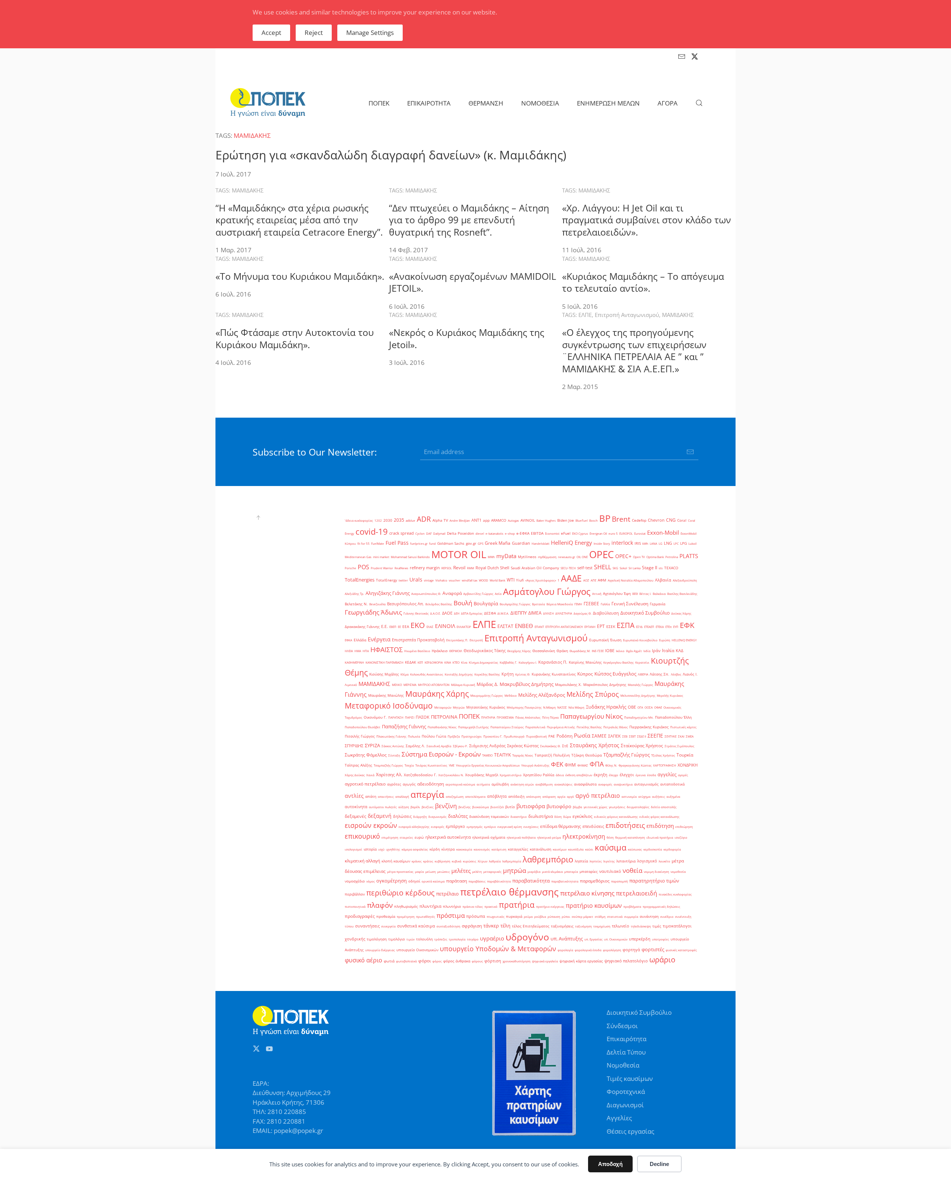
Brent (621, 519)
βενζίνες (428, 807)
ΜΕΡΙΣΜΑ (409, 685)
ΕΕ (399, 627)
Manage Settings (370, 32)
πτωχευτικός (495, 916)
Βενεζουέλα (377, 604)
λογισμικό (647, 861)
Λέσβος (676, 674)
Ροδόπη (564, 736)
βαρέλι (415, 807)
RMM (470, 568)
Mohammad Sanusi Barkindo (410, 557)
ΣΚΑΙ (681, 736)
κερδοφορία (672, 849)
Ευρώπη (664, 640)
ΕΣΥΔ (639, 627)
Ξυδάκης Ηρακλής (606, 706)
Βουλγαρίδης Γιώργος (515, 604)
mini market (381, 557)
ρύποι (566, 916)
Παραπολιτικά (535, 727)
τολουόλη (424, 939)
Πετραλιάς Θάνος (615, 727)
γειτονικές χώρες (595, 807)
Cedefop (639, 520)
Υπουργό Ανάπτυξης (535, 765)
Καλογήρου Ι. (528, 662)
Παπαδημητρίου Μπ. (638, 717)
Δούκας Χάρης (681, 613)
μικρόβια (534, 871)
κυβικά (456, 861)
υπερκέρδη (639, 939)
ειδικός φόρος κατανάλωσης (659, 816)
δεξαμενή (380, 815)
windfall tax (469, 580)
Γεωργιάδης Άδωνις (373, 612)
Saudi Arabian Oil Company (535, 568)
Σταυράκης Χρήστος (594, 745)
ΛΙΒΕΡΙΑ (643, 674)
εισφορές (437, 827)
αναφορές (605, 784)
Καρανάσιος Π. (552, 662)
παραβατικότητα (531, 880)
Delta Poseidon (460, 533)
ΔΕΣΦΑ (490, 613)
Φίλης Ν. (611, 765)
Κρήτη (508, 674)
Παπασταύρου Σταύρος (507, 727)
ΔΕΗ (457, 613)
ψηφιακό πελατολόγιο (626, 960)
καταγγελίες (518, 849)
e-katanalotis (494, 533)
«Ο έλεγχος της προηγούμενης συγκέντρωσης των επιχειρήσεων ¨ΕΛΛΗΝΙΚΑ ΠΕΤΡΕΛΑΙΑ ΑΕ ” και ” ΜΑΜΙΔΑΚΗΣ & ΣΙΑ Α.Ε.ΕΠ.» (634, 350)
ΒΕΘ (635, 594)
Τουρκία (684, 755)
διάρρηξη (420, 816)
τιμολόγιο (396, 939)
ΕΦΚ (687, 625)
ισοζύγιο (681, 837)
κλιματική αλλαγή (362, 861)
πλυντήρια (430, 906)
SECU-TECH (568, 568)
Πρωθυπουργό (514, 736)
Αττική (596, 594)
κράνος (417, 861)
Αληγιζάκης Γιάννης (388, 593)
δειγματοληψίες (638, 807)
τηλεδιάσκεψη (641, 926)
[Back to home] (267, 103)
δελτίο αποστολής (663, 807)
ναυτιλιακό (610, 871)
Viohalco (441, 580)
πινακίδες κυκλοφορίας (675, 894)
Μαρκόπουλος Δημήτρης (604, 684)
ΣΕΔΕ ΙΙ (641, 736)
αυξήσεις (658, 796)
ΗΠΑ (366, 651)
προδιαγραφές (360, 916)
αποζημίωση (455, 796)
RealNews (401, 568)
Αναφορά (452, 593)
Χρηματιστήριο (511, 775)
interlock (622, 542)
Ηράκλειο (440, 650)
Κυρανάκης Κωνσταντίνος (554, 674)
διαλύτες (458, 816)
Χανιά (370, 775)
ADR (424, 519)
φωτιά (389, 961)
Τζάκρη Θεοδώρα (586, 755)
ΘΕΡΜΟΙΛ (455, 651)
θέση (610, 837)
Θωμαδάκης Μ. (579, 651)
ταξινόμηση (583, 926)
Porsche (350, 568)
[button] (699, 103)
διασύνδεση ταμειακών (489, 816)
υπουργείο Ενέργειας (380, 950)
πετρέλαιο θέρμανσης (509, 891)
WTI (511, 580)
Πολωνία (414, 736)
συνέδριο (667, 916)
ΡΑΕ (551, 736)
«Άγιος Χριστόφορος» (540, 580)
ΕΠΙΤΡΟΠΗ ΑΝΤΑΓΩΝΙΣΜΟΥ (564, 627)
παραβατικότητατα (564, 881)
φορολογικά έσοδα (588, 950)
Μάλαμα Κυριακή (463, 685)
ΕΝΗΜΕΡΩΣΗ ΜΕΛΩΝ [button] (608, 103)
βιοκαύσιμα (480, 807)
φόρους (477, 961)
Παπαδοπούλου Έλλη (673, 717)
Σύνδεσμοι (622, 1025)
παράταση (456, 881)
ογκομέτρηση (391, 880)
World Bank (497, 580)
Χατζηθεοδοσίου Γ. (420, 774)
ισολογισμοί (353, 849)
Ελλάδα (360, 640)
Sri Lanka (634, 568)
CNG (671, 520)
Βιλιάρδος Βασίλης (438, 604)
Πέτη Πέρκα (550, 717)
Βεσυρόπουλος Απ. (405, 603)
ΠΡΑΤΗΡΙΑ (488, 717)
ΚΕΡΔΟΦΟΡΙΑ (434, 662)
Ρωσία (582, 735)
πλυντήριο (452, 906)
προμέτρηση (406, 916)
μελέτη (477, 871)
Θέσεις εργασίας (630, 1131)
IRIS (637, 543)
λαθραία (495, 861)
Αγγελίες (619, 1118)
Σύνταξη (394, 755)
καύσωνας (635, 849)
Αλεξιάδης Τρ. (354, 594)
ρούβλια (540, 916)
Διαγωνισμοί (625, 1105)
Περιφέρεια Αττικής (561, 727)
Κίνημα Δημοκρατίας (483, 662)
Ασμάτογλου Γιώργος (547, 591)
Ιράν (656, 650)
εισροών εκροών (371, 825)
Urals (415, 579)
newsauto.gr (566, 557)
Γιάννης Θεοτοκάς (416, 613)
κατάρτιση (498, 849)
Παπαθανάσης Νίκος (442, 727)
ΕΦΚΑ (348, 640)
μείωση (430, 871)
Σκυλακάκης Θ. (550, 746)
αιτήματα (483, 784)
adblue (410, 520)
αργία (561, 796)
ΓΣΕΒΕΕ (591, 603)
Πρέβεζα (454, 736)
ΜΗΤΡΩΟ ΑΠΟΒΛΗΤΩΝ (433, 685)
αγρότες (394, 784)
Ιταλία (668, 650)
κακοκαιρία (464, 849)
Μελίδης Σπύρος (593, 694)
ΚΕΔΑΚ (410, 662)
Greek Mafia (497, 543)
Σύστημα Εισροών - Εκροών (441, 753)
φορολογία (565, 950)
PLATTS (688, 556)
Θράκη (562, 650)
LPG (683, 543)
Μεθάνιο (510, 695)
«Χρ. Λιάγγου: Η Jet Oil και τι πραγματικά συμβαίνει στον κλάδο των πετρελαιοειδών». (646, 219)
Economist (552, 533)
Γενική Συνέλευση (629, 603)
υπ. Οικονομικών (615, 939)
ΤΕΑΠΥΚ (502, 755)
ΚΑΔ (679, 650)
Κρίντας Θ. (522, 674)
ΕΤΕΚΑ (660, 627)
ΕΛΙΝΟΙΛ (445, 625)
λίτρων (482, 861)
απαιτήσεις (386, 796)
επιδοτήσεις (625, 825)
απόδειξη (516, 796)
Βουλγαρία (486, 603)
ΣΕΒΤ (632, 736)
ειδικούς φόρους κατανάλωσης (616, 816)
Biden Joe (565, 520)
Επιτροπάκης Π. (457, 640)
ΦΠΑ (597, 763)
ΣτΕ (565, 746)
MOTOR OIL (458, 554)
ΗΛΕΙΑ (349, 651)
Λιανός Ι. (690, 674)
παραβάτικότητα (499, 881)
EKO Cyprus (580, 533)
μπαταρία (571, 871)
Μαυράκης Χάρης (437, 694)
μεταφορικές (492, 871)
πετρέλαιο (447, 893)
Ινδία (646, 651)
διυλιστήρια (540, 816)
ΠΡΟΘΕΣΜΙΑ (505, 717)
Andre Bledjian (459, 520)
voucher (454, 580)
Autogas (513, 520)
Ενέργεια (379, 639)
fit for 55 (363, 543)
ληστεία (581, 861)
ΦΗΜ (570, 765)
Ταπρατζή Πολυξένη (552, 755)
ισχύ (381, 849)
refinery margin (425, 567)
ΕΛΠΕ (585, 314)
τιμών (410, 939)
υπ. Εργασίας (593, 939)
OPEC (601, 554)
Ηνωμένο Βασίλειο (417, 651)
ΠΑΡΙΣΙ (409, 717)
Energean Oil (598, 533)
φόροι (424, 960)
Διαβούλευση (606, 613)
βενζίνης (464, 807)
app (486, 520)
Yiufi (520, 580)
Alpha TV (440, 520)
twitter (403, 580)
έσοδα (651, 775)
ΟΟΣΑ (649, 707)
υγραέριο (492, 938)
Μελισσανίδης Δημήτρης (637, 695)
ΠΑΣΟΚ (422, 717)
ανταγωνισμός (646, 784)
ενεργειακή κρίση (509, 827)
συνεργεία (388, 926)
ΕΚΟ (417, 625)
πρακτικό (490, 906)
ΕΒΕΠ (392, 627)
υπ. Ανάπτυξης (567, 938)
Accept (271, 32)
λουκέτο (664, 861)
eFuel (566, 533)
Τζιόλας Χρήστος (663, 755)
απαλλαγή (402, 796)
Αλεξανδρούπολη (685, 580)
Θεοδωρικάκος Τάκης (485, 650)
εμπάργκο (455, 826)
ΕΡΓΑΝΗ (589, 627)
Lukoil (692, 543)
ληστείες (596, 861)
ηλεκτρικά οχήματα (488, 837)
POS (363, 567)
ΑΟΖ (586, 580)
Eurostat (640, 533)
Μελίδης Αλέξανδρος (541, 694)
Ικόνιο (620, 651)
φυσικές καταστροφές (681, 950)
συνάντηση (649, 916)
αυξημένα (673, 796)
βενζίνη (446, 806)
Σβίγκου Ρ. (460, 746)
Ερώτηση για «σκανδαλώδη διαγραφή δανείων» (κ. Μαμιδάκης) (390, 155)
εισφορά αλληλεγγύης (414, 827)
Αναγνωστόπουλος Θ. (426, 594)
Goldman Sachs (450, 543)
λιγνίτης (609, 861)
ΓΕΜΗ (578, 604)
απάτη (370, 796)
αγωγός (409, 784)
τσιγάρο (472, 939)
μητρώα (514, 870)
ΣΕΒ (624, 736)
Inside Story (602, 543)
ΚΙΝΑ (447, 662)
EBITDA (537, 533)
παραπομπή (619, 881)
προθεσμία (385, 916)
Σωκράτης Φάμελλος (366, 755)
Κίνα (464, 662)
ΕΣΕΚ (610, 626)
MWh (491, 557)
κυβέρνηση (442, 861)
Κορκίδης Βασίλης (487, 674)
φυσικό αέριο (363, 960)
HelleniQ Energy (571, 542)
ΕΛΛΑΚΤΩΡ (464, 627)
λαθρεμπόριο (548, 859)
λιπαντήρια (626, 861)
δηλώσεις (402, 816)
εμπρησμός (475, 827)
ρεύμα (528, 916)
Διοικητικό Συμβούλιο (645, 612)
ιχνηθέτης (393, 849)
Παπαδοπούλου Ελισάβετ (362, 727)
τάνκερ (491, 925)
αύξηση (403, 807)
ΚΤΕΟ (456, 662)
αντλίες (354, 795)
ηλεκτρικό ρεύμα (549, 837)
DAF (429, 533)
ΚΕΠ (420, 662)
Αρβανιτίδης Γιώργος (478, 594)
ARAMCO (498, 520)
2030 (387, 520)
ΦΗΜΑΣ (582, 765)
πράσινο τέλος (472, 906)
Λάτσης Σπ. (659, 674)
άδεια (560, 775)
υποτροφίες (660, 939)
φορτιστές (653, 949)
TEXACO (671, 568)
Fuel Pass (397, 542)
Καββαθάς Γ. (508, 662)
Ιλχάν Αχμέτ (634, 651)
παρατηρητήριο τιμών (654, 880)
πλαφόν (380, 905)
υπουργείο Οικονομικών (417, 950)
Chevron (656, 520)
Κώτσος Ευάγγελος (615, 673)
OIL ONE (582, 557)
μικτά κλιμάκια (552, 871)
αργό (570, 796)
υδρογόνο (527, 936)
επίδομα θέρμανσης (560, 826)
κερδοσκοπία (652, 849)
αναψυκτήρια (623, 784)
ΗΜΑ (357, 651)
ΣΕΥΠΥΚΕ (670, 736)
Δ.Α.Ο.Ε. (435, 613)
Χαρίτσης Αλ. (389, 774)
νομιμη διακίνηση (656, 871)
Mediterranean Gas (358, 557)
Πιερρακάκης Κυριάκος (649, 727)
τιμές (656, 926)
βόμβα (577, 807)
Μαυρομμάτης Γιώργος (486, 695)
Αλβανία (663, 580)
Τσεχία (409, 765)
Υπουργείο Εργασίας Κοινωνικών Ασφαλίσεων (488, 765)
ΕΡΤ (601, 626)
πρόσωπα (475, 916)
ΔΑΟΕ (447, 613)
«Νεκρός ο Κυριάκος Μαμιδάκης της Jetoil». (466, 338)
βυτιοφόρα (530, 806)
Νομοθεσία (623, 1065)
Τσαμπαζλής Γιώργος (388, 765)
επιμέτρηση (390, 837)
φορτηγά (631, 949)
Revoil (459, 567)
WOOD (483, 580)
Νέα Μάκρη (576, 707)
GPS (480, 543)
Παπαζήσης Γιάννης (404, 726)
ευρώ (419, 837)
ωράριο (662, 959)
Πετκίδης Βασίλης (589, 727)
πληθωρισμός (406, 906)
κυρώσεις (469, 861)
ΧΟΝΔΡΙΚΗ (688, 765)
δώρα (567, 816)
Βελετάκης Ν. (356, 604)
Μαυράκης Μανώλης (386, 695)
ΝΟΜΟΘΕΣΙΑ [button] (540, 103)
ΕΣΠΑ (625, 625)
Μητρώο (459, 707)
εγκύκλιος (582, 816)
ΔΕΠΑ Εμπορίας (472, 613)
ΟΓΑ (640, 707)
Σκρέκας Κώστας (523, 745)
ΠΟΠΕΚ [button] (379, 103)
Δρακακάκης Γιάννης (362, 626)
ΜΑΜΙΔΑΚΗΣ (252, 135)
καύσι (589, 849)
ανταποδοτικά (672, 784)
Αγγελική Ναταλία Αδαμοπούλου (630, 580)
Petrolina (671, 557)
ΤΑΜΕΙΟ (487, 755)
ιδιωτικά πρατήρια (659, 837)
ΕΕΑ (405, 626)
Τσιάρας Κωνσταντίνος (431, 765)
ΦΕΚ (557, 764)
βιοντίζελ (497, 807)
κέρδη (434, 849)
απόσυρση (533, 796)
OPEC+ (623, 556)
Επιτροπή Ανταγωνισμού (627, 314)
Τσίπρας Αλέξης (358, 765)
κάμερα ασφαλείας (415, 849)
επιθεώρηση (684, 827)
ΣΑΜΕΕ (599, 736)
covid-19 (372, 531)
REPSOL (446, 568)
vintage (429, 580)
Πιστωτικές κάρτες (683, 727)
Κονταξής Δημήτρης (459, 674)
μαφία (419, 871)
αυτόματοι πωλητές (383, 807)
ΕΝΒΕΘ (524, 626)
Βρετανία (538, 604)
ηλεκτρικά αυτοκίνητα (448, 837)
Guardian (521, 543)
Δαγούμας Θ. (582, 613)
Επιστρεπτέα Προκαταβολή (418, 639)
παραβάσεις (477, 881)
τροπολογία (457, 939)
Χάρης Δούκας (355, 775)
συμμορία (631, 916)
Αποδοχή (610, 1164)
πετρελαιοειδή (636, 893)
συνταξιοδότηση (448, 926)
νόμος (370, 881)
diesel (480, 533)
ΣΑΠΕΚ (614, 736)
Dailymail (439, 533)
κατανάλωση (540, 849)
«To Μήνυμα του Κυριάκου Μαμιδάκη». (299, 276)
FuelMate (377, 543)
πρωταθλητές (425, 916)
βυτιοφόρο (558, 806)
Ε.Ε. (384, 626)
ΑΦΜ (602, 580)
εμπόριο (490, 827)
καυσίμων (560, 849)
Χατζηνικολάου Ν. (451, 775)
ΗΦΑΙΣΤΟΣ (386, 649)
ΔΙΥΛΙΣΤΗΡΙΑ (563, 613)
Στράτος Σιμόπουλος (679, 746)
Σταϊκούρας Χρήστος (642, 745)
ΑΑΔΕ (571, 578)
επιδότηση (660, 825)
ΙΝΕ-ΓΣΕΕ (598, 651)
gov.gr (471, 543)
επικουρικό (362, 835)
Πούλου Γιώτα (434, 736)
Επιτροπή (476, 640)
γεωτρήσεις (617, 807)
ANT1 (476, 520)
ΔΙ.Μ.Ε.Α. (503, 613)
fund (432, 543)
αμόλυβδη (500, 784)
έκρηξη (600, 774)
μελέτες (461, 871)
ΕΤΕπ (668, 627)
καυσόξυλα (576, 849)
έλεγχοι (627, 774)
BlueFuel (581, 520)
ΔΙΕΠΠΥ (518, 612)
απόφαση (549, 796)
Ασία (498, 594)
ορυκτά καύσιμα (433, 881)
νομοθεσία (678, 871)
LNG (668, 543)
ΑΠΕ (593, 580)
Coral (682, 520)
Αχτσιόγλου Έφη (617, 593)
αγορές (683, 775)
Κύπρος (585, 674)
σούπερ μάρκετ (582, 916)
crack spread (401, 533)
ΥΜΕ (451, 765)
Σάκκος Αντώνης (393, 746)
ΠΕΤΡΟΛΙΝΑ (444, 716)
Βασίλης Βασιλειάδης (682, 594)
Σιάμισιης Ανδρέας (487, 745)
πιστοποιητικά (355, 906)
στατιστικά (615, 916)
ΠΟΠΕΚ (469, 716)
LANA (653, 543)
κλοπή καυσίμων (396, 861)
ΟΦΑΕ (658, 707)
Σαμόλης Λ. (415, 746)
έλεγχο (613, 775)
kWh (645, 543)
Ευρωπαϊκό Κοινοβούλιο (640, 640)
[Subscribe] (690, 452)
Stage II (649, 567)
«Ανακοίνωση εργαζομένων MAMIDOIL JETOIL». (472, 282)
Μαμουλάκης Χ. (568, 684)
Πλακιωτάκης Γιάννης (391, 736)
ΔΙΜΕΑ (535, 613)
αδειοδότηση (430, 784)
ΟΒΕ (632, 707)
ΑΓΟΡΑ (668, 103)
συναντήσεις (367, 926)
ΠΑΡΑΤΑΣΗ (395, 717)
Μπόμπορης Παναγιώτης (524, 707)
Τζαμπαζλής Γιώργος (626, 754)
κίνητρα (448, 849)
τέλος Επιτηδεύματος (530, 926)
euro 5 (613, 533)
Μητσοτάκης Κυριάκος (485, 707)
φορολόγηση (612, 950)
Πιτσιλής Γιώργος (360, 736)
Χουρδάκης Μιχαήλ (481, 774)
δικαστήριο (518, 816)
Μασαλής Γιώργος (640, 685)
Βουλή (463, 603)
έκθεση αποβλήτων (578, 775)
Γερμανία (657, 604)
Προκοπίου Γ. (492, 736)
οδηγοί (414, 881)
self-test (585, 567)
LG (660, 543)
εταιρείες (406, 837)
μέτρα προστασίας (400, 871)
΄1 (558, 580)
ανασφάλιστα (585, 784)
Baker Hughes (546, 520)
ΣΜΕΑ (690, 736)
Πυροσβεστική (536, 736)
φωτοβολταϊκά (406, 961)
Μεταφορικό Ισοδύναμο (389, 705)
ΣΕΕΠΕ (655, 735)
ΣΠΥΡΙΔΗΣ (354, 745)
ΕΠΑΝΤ (539, 627)
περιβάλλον (355, 894)
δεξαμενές (355, 816)
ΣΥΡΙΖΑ (372, 745)
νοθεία (632, 870)
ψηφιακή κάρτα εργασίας (581, 961)
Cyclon (420, 533)
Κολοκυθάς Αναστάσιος (426, 674)
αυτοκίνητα (356, 806)
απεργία (427, 794)
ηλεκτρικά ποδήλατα (521, 837)
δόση (558, 816)
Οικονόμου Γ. (375, 717)
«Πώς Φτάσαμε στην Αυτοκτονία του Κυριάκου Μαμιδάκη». (294, 338)
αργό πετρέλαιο (597, 795)
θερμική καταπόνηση (630, 837)
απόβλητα (497, 796)
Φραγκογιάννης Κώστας (635, 765)
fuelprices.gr (419, 543)
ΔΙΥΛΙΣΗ (548, 613)
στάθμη (600, 916)
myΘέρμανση (547, 557)
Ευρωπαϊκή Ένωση (605, 640)
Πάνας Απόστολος (528, 717)
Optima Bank (655, 557)
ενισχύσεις (531, 827)
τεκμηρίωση (601, 926)
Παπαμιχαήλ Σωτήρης (473, 727)
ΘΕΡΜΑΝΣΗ (485, 103)
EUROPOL (626, 533)
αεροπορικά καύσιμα (460, 784)
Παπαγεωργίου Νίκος (591, 716)
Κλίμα (404, 674)
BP (604, 518)
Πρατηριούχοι (471, 736)
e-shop (510, 533)
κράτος (428, 861)
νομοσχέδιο (355, 881)
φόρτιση (492, 960)
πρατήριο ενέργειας (550, 906)
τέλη (505, 925)
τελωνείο (620, 926)
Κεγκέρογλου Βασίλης (618, 662)
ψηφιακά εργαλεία (545, 961)
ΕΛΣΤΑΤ (505, 626)
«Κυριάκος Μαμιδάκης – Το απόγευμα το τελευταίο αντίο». (643, 282)
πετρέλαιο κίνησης (587, 893)
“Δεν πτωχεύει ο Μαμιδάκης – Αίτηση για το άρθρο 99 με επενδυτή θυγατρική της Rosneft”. (469, 219)
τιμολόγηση (377, 939)
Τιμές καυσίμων (630, 1078)
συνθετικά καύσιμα (416, 926)
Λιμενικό (351, 685)
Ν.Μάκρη (549, 707)
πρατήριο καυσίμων (594, 905)
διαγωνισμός (437, 816)
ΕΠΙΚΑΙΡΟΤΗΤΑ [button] (429, 103)
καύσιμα (610, 847)
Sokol (623, 568)
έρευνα (641, 775)
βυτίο (510, 806)
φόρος (437, 961)
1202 (378, 520)
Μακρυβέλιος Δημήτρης (527, 684)
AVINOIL (527, 520)
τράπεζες (440, 939)
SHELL (602, 567)
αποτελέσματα (475, 796)
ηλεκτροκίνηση (583, 836)
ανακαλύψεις (563, 784)
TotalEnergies (359, 579)
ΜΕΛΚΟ (397, 685)
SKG (615, 568)
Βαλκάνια (659, 594)
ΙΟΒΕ (609, 650)
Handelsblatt (540, 543)
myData (506, 556)
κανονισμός (482, 849)
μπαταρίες (589, 871)
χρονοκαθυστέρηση (516, 961)
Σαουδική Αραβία (438, 746)
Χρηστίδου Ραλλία (538, 774)
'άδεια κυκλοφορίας (359, 520)
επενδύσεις (593, 826)
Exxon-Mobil (663, 532)
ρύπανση (554, 916)
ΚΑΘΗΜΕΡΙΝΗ (354, 662)
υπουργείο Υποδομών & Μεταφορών (498, 948)
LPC (676, 543)
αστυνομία (629, 796)
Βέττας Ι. (645, 594)
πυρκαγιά (514, 916)
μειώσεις (443, 871)
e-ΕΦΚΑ (522, 533)
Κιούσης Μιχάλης (384, 674)
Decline (659, 1164)
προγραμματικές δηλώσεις (661, 906)
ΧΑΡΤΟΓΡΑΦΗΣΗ (664, 765)
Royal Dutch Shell (492, 567)
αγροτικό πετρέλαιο (365, 784)
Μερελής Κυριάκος (670, 695)
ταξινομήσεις (562, 926)
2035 (399, 520)
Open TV (639, 557)
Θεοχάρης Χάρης (519, 651)
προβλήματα (632, 906)
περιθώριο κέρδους (400, 892)
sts (661, 568)
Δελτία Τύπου (626, 1052)
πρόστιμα (450, 915)
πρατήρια (517, 905)
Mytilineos (527, 556)
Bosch (593, 520)
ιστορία (370, 849)
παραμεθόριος (595, 881)
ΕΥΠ (675, 627)
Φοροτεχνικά (626, 1091)
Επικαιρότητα (626, 1038)
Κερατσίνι (642, 662)
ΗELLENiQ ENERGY (684, 640)
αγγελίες (667, 774)
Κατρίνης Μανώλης (585, 662)
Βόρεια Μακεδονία (559, 604)
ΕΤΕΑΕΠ (649, 627)
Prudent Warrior (382, 568)
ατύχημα (644, 796)
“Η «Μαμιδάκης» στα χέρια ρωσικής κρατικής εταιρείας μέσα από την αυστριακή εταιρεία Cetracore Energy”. (299, 219)
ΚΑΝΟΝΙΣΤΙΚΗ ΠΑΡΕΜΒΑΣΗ (384, 662)
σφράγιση (472, 926)
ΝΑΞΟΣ (562, 707)
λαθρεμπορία (511, 861)
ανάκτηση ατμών (522, 784)
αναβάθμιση (544, 784)
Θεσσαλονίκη (543, 650)
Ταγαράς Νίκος (522, 755)
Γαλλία (605, 604)
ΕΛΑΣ (430, 627)
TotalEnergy (386, 580)
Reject (314, 32)
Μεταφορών (442, 707)
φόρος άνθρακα (456, 961)
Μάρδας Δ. (487, 684)
